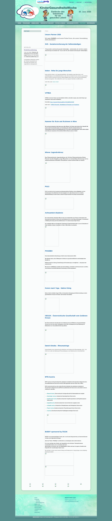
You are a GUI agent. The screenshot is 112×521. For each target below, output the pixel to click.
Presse (71, 2)
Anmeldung (35, 23)
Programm (26, 23)
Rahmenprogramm (40, 502)
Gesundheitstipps (72, 23)
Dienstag (38, 501)
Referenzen (91, 23)
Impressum (88, 2)
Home (19, 23)
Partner (36, 510)
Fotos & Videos (60, 23)
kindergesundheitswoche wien (71, 501)
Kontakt (79, 2)
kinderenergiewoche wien (70, 499)
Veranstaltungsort (47, 23)
